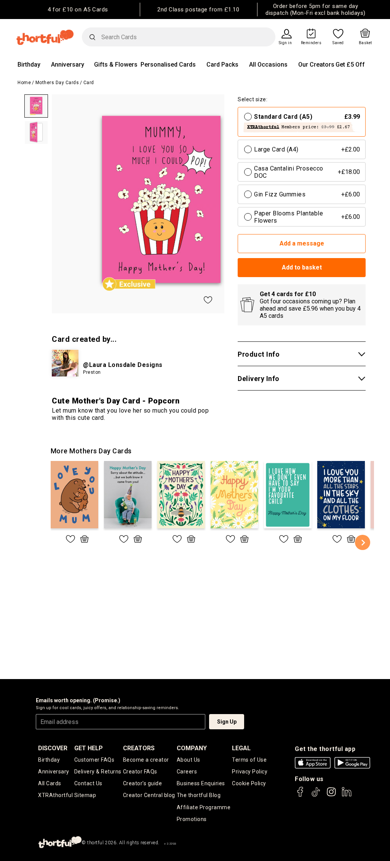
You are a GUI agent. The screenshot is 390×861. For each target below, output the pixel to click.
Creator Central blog (149, 795)
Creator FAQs (140, 772)
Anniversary (67, 64)
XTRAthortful (55, 795)
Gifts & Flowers (115, 64)
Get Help (88, 748)
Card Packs (222, 64)
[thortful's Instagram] (331, 795)
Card (88, 82)
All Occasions (268, 64)
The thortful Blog (199, 795)
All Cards (49, 783)
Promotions (192, 819)
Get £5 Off (350, 64)
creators (139, 748)
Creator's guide (142, 783)
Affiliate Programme (204, 807)
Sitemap (85, 795)
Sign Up (227, 722)
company (192, 748)
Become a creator (146, 760)
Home (24, 82)
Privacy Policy (249, 772)
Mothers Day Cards (57, 82)
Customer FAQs (94, 760)
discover (52, 748)
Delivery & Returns (97, 772)
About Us (188, 760)
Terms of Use (249, 760)
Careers (187, 772)
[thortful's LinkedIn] (346, 795)
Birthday (29, 64)
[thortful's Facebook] (300, 795)
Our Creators (316, 64)
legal (241, 748)
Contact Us (88, 783)
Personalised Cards (168, 64)
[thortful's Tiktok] (315, 795)
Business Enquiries (201, 783)
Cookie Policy (249, 783)
